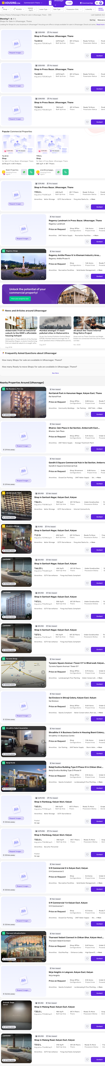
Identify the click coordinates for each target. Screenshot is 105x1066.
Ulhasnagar (16, 15)
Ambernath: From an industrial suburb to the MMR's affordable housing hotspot (20, 333)
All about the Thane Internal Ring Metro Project (87, 331)
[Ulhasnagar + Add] (50, 3)
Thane (8, 15)
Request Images (15, 53)
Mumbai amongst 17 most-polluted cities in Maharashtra (54, 331)
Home (2, 15)
